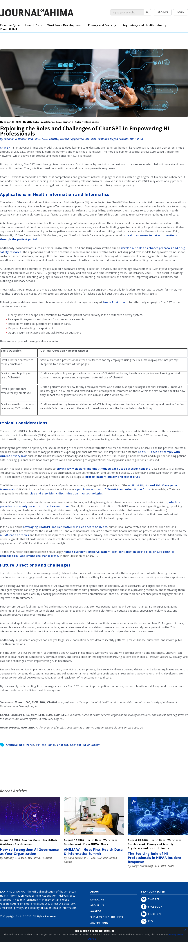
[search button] (147, 12)
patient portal (45, 745)
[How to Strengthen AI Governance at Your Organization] (30, 836)
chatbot (62, 745)
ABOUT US (97, 905)
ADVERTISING (99, 923)
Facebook (154, 906)
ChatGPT (6, 147)
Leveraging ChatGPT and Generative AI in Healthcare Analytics (65, 527)
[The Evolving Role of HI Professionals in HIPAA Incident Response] (158, 836)
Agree (92, 938)
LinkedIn (154, 914)
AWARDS (95, 911)
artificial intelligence (20, 745)
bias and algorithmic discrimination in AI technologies (66, 493)
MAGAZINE (97, 899)
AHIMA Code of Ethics (14, 535)
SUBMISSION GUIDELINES (106, 917)
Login (180, 12)
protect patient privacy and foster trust (112, 476)
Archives (163, 12)
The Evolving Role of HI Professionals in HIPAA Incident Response (155, 857)
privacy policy (176, 934)
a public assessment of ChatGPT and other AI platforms (113, 489)
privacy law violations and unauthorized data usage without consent (103, 468)
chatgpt (75, 745)
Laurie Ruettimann (115, 302)
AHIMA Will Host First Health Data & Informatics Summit (93, 851)
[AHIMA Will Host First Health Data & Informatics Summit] (94, 836)
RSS (150, 921)
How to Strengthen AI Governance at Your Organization (29, 851)
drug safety (91, 745)
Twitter (153, 899)
